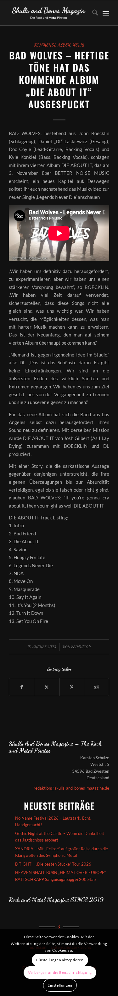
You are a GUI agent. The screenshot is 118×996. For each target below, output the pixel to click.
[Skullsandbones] (49, 12)
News (78, 45)
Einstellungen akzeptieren (59, 960)
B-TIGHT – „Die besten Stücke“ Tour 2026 (53, 864)
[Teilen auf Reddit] (96, 687)
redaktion (81, 647)
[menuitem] (92, 12)
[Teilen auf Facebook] (21, 687)
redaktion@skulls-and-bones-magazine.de (71, 788)
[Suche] (92, 12)
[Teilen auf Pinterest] (71, 687)
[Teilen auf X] (46, 687)
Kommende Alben (52, 45)
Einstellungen (60, 985)
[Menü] (106, 12)
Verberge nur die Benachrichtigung (60, 972)
